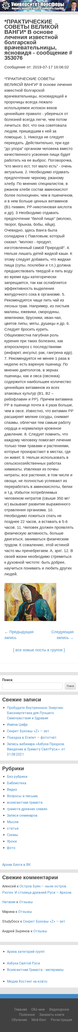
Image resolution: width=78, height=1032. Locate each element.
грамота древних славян (27, 809)
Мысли (12, 822)
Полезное (27, 1015)
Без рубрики (17, 777)
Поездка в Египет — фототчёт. (32, 737)
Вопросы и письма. (22, 796)
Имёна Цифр (17, 725)
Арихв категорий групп (25, 952)
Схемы (12, 835)
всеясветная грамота (24, 802)
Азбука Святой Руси (23, 963)
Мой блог (38, 1020)
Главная (20, 1009)
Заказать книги (51, 1015)
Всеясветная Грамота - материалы (35, 970)
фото (11, 848)
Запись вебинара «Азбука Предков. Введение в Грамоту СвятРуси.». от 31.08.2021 (36, 749)
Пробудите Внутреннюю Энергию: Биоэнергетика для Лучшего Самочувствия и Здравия (35, 713)
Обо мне (38, 1009)
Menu (69, 17)
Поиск (7, 680)
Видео (12, 789)
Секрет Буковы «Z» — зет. (28, 731)
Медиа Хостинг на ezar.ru (27, 981)
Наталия (8, 902)
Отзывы (26, 902)
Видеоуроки (59, 1009)
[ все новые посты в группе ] (39, 650)
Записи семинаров (22, 815)
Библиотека (16, 783)
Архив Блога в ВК (16, 865)
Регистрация (61, 1020)
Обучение (19, 1020)
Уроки (12, 841)
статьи (12, 828)
